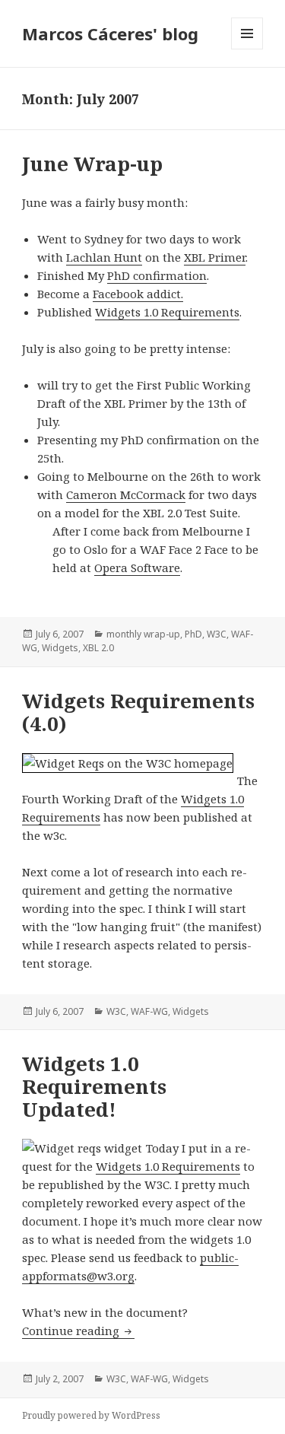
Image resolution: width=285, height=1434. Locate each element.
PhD (193, 634)
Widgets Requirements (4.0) (138, 712)
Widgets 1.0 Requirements (167, 312)
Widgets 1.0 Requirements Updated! (94, 1086)
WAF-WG (149, 1011)
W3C (216, 634)
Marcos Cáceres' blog (110, 33)
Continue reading (78, 1330)
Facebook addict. (138, 293)
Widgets (60, 647)
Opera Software (137, 567)
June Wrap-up (92, 163)
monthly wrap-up (143, 634)
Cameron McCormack (125, 494)
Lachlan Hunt (104, 257)
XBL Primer (214, 257)
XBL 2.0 (98, 647)
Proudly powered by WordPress (91, 1415)
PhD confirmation (157, 275)
